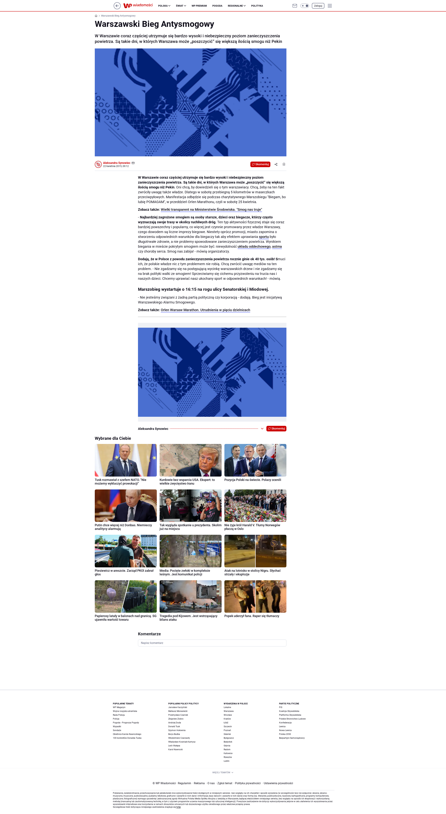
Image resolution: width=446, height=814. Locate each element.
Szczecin (228, 726)
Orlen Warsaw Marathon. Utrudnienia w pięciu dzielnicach (205, 310)
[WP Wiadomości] (140, 6)
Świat (179, 5)
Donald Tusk (174, 726)
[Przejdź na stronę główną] (117, 8)
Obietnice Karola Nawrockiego (127, 734)
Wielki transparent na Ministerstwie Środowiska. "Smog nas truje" (211, 209)
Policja (116, 719)
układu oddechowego (254, 246)
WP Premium (199, 5)
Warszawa (229, 711)
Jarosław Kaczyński (177, 707)
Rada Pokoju (119, 715)
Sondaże (117, 730)
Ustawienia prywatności (277, 783)
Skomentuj (262, 164)
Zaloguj (318, 5)
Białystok (228, 742)
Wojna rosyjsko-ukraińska (125, 711)
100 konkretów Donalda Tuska (127, 738)
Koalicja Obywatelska (289, 711)
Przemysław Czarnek (178, 715)
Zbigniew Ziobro (175, 719)
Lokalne (227, 707)
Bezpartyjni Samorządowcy (292, 738)
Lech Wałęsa (174, 745)
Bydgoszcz (229, 738)
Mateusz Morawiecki (177, 711)
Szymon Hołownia (177, 730)
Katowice (228, 753)
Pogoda (217, 5)
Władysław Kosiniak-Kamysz (181, 742)
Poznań (227, 730)
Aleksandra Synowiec (116, 163)
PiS (280, 707)
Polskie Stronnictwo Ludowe (292, 719)
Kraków (227, 719)
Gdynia (227, 745)
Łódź (226, 722)
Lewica (282, 726)
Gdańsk (227, 734)
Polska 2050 (285, 734)
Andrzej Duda (174, 722)
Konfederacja (285, 722)
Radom (227, 749)
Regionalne (235, 5)
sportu (264, 237)
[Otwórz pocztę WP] (295, 6)
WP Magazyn (119, 707)
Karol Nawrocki (175, 749)
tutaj (178, 807)
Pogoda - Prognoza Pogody (126, 722)
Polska (163, 5)
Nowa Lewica (285, 730)
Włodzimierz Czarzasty (179, 738)
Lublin (226, 761)
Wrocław (228, 715)
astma (277, 246)
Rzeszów (228, 757)
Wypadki (117, 726)
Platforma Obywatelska (290, 715)
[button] (304, 6)
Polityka (257, 5)
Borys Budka (174, 734)
